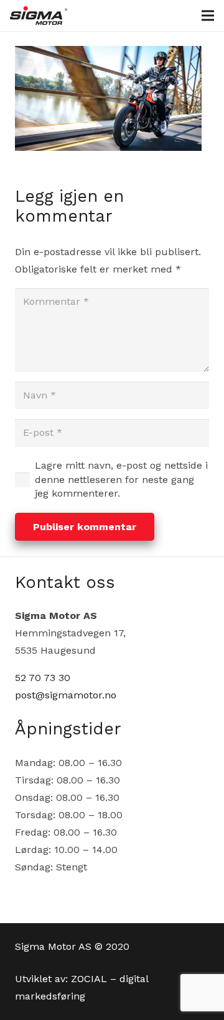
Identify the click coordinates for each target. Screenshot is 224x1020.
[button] (208, 15)
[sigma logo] (38, 15)
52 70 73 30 (42, 678)
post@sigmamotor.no (65, 695)
